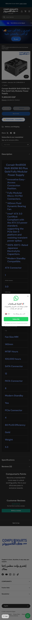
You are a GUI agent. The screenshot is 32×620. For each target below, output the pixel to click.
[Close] (28, 296)
